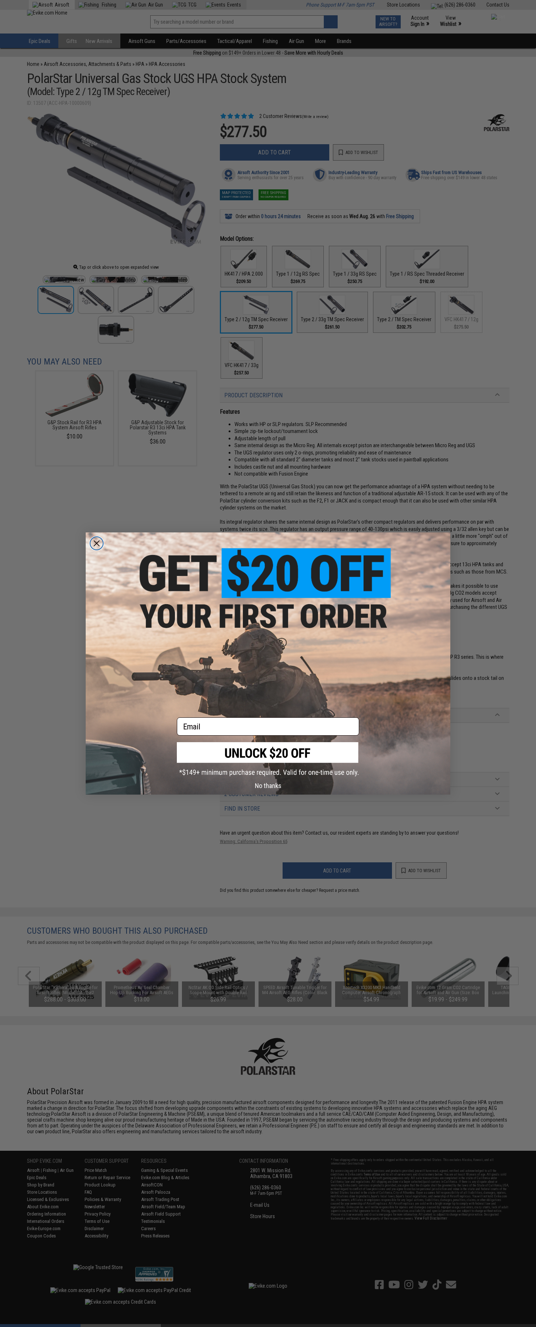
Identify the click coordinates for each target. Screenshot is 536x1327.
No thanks (268, 785)
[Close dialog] (96, 543)
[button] (268, 759)
